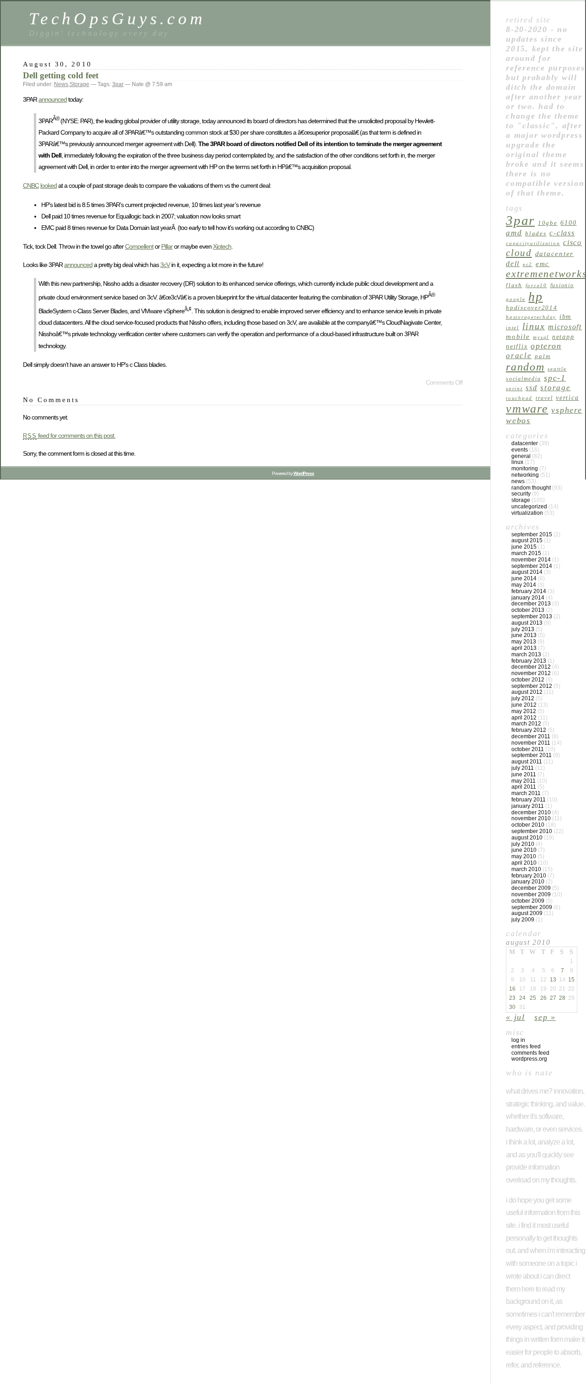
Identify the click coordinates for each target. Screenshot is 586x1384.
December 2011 (530, 736)
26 (543, 998)
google (516, 299)
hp (535, 296)
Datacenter (524, 443)
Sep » (545, 1017)
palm (542, 356)
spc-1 (555, 377)
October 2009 (527, 901)
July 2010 (522, 844)
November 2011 (530, 743)
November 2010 (531, 818)
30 (512, 1007)
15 (571, 979)
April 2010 (524, 863)
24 (522, 998)
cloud (519, 252)
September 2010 (531, 831)
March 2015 (526, 553)
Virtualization (527, 513)
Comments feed (530, 1053)
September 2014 (531, 566)
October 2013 (527, 610)
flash (514, 285)
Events (519, 450)
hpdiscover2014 (532, 307)
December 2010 (531, 812)
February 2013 (528, 661)
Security (521, 493)
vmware (527, 408)
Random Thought (531, 488)
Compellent (139, 246)
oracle (519, 355)
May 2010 (523, 856)
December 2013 (531, 603)
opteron (546, 345)
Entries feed (526, 1046)
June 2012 (524, 705)
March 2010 (526, 869)
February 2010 (528, 875)
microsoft (565, 327)
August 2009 (527, 913)
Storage (79, 84)
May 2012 (523, 711)
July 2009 (522, 919)
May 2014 (523, 585)
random (525, 366)
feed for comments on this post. (69, 435)
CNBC (31, 185)
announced (52, 99)
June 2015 (524, 547)
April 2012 (524, 717)
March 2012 (526, 723)
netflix (516, 346)
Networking (525, 475)
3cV (165, 264)
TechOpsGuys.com (117, 18)
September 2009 (531, 907)
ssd (531, 388)
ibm (565, 316)
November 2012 (531, 673)
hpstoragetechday (531, 317)
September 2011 (531, 755)
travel (544, 398)
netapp (563, 336)
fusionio (562, 285)
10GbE (548, 222)
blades (536, 233)
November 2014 (531, 559)
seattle (557, 368)
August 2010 (527, 837)
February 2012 (528, 730)
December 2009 (531, 888)
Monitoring (524, 468)
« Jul (515, 1017)
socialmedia (523, 379)
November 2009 (531, 894)
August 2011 (526, 761)
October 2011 (527, 749)
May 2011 (523, 781)
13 (553, 979)
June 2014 (524, 578)
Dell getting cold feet (60, 75)
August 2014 (527, 572)
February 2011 (528, 799)
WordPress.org (529, 1059)
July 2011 (522, 768)
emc (542, 263)
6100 (568, 222)
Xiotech (222, 246)
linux (533, 326)
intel (512, 327)
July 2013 (522, 629)
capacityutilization (533, 243)
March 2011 (526, 793)
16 (512, 989)
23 (512, 998)
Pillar (167, 246)
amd (514, 233)
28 (562, 998)
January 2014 (527, 597)
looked (48, 185)
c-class (562, 233)
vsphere (566, 409)
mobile (518, 336)
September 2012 (531, 686)
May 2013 (523, 641)
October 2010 (527, 825)
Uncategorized (529, 506)
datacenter (554, 253)
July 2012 (522, 698)
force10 (536, 285)
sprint (514, 388)
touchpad (519, 398)
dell (513, 263)
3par (118, 84)
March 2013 (526, 654)
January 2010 (527, 881)
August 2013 (527, 623)
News (61, 84)
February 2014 (528, 591)
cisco (572, 242)
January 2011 (527, 806)
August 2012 (527, 692)
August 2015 (527, 540)
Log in (518, 1040)
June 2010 (524, 850)
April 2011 (523, 787)
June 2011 (523, 774)
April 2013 (524, 648)
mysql (541, 337)
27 (553, 998)
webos (518, 420)
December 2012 (531, 667)
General (521, 456)
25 (533, 998)
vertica (567, 397)
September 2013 (531, 616)
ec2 (527, 264)
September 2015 (531, 534)
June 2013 (524, 635)
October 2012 (527, 679)
